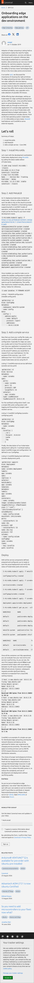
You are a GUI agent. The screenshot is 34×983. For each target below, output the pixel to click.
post (11, 74)
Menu (30, 2)
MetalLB (27, 119)
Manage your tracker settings (13, 973)
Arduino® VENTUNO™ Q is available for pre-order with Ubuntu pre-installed (15, 860)
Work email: (7, 820)
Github (11, 794)
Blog (3, 7)
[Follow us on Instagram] (17, 936)
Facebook (9, 34)
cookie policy (7, 968)
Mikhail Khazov (7, 896)
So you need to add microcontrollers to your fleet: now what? (16, 909)
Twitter (13, 34)
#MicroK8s (21, 794)
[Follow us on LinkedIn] (12, 936)
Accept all (8, 978)
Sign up (5, 844)
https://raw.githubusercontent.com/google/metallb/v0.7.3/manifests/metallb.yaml (17, 222)
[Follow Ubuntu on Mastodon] (3, 936)
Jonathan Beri (6, 922)
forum (12, 797)
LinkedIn (17, 34)
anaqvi (10, 42)
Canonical (5, 873)
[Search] (25, 2)
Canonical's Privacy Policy (22, 837)
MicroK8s (25, 157)
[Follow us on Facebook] (7, 936)
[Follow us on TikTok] (22, 936)
